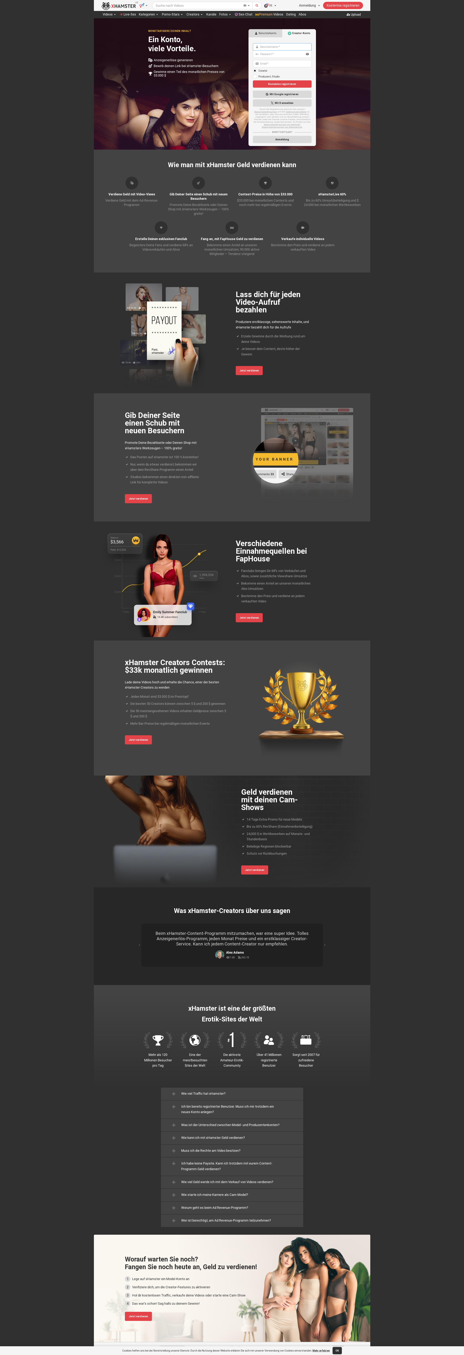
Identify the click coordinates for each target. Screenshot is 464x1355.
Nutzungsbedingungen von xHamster (282, 124)
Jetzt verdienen (249, 370)
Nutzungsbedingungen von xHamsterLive (282, 127)
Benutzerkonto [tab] (267, 33)
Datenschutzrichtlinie (296, 112)
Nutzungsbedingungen (265, 112)
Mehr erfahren (321, 1350)
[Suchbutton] (257, 5)
